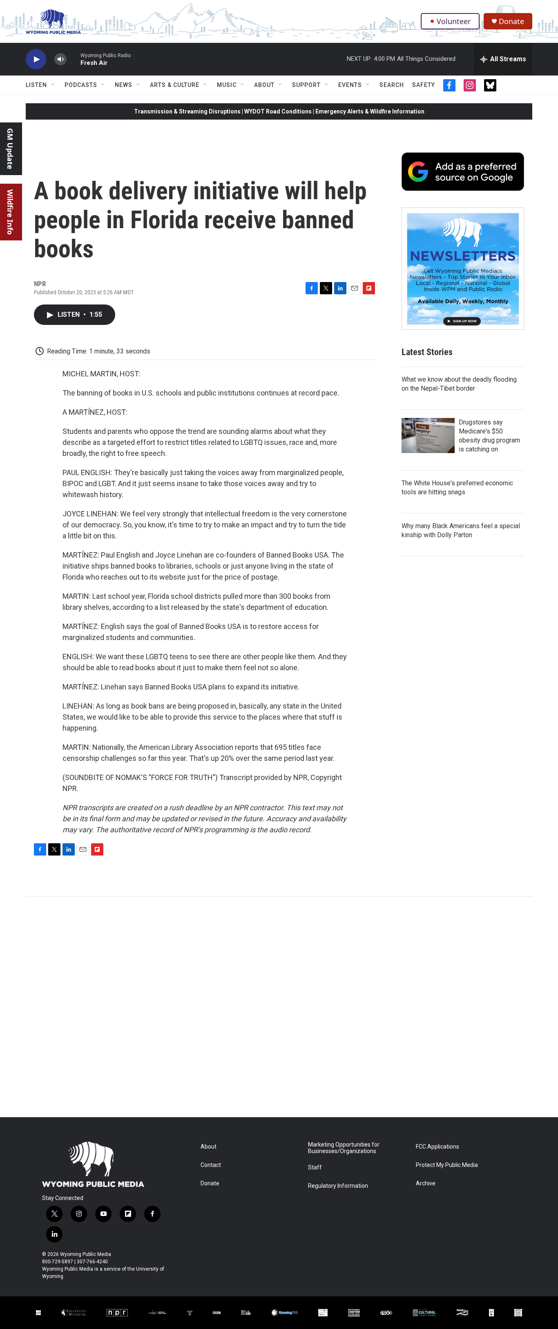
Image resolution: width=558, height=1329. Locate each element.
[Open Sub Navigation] (53, 85)
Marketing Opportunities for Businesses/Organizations (343, 1148)
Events (350, 85)
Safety (423, 85)
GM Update (10, 148)
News (123, 85)
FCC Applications (437, 1147)
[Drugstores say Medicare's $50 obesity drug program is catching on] (428, 435)
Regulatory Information (338, 1186)
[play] (35, 59)
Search (391, 85)
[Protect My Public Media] (246, 1312)
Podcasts (81, 85)
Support (306, 85)
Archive (425, 1183)
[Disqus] (279, 1007)
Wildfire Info (10, 212)
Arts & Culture (174, 85)
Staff (315, 1168)
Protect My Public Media (447, 1165)
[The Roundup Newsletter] (463, 268)
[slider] (73, 59)
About (264, 85)
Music (227, 85)
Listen (36, 85)
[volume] (60, 59)
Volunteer (454, 21)
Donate (511, 21)
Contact (211, 1165)
